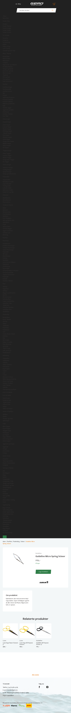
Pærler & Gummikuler (9, 463)
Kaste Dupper (6, 428)
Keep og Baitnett (8, 81)
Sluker (4, 208)
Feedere (5, 24)
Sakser (4, 323)
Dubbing (5, 336)
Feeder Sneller (7, 30)
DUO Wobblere (7, 218)
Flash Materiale (7, 344)
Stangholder (6, 479)
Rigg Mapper (6, 528)
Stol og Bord (6, 79)
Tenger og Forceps (8, 483)
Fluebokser (6, 264)
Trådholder (6, 325)
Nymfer (5, 295)
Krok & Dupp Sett (8, 439)
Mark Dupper (6, 426)
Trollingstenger (7, 169)
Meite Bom (6, 60)
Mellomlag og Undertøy (9, 379)
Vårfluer (5, 291)
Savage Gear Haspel (8, 141)
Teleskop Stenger (8, 167)
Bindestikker (6, 317)
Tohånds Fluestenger (9, 248)
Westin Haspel (7, 129)
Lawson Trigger (7, 155)
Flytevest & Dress (8, 377)
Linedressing (6, 266)
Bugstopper (6, 369)
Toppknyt (5, 75)
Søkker (5, 406)
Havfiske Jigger (7, 108)
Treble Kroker (6, 402)
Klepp (4, 475)
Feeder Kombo (7, 32)
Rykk (4, 106)
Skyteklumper (7, 256)
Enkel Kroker (6, 398)
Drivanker (5, 493)
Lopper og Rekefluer (8, 301)
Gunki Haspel (6, 139)
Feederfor (5, 40)
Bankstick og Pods (8, 71)
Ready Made (6, 56)
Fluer (4, 284)
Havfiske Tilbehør (8, 114)
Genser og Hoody (8, 381)
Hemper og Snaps (8, 418)
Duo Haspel (6, 135)
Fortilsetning (6, 42)
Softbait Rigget (7, 228)
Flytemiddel (6, 268)
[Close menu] (5, 536)
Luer (4, 373)
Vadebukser (6, 360)
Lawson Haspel (7, 127)
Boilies (4, 44)
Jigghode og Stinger (8, 444)
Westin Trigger (7, 157)
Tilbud (4, 16)
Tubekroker (6, 305)
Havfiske (5, 84)
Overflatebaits (7, 214)
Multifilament (6, 198)
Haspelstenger (7, 122)
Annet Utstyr (6, 456)
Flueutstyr (6, 240)
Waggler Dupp (7, 430)
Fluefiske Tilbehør (8, 281)
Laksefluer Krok (7, 309)
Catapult (5, 62)
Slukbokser (6, 518)
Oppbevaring (6, 505)
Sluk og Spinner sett (8, 220)
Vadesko (5, 362)
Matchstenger (7, 73)
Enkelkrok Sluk (7, 400)
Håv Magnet (6, 473)
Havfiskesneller (7, 89)
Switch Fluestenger (8, 250)
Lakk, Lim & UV (7, 350)
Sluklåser (5, 414)
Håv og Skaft (6, 77)
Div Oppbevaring (7, 532)
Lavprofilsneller (7, 184)
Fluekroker (6, 327)
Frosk (4, 224)
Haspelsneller (6, 179)
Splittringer (6, 420)
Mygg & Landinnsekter (9, 293)
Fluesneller (6, 252)
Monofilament (7, 200)
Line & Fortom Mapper (9, 262)
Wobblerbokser (7, 522)
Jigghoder (5, 447)
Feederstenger (7, 28)
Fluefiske (5, 238)
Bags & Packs (6, 508)
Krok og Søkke (7, 395)
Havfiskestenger (7, 87)
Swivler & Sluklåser (8, 411)
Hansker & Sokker (8, 383)
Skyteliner (5, 260)
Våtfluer (5, 286)
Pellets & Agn (6, 46)
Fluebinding (6, 314)
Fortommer (6, 451)
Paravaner (5, 489)
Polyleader (6, 276)
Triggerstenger (7, 150)
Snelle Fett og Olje (8, 192)
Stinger (5, 449)
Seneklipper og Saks (8, 485)
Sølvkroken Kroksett (8, 97)
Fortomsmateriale (8, 272)
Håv (4, 471)
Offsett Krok (6, 404)
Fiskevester (6, 366)
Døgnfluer (6, 289)
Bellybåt (5, 279)
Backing (5, 258)
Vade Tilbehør (7, 385)
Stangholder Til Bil (8, 481)
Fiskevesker (6, 524)
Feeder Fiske (6, 21)
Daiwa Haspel (6, 125)
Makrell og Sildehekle (9, 103)
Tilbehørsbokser (7, 520)
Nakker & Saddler (7, 342)
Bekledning (6, 355)
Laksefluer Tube (7, 303)
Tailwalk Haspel (7, 133)
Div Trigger (6, 162)
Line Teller (5, 116)
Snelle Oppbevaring (8, 512)
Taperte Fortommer (8, 274)
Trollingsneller (7, 186)
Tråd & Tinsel (6, 348)
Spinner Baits (6, 226)
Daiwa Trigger (7, 153)
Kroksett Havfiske (8, 99)
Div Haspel (6, 147)
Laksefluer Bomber (8, 307)
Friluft (4, 498)
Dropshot (5, 459)
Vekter (5, 477)
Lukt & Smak (6, 48)
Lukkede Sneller (7, 188)
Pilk (4, 93)
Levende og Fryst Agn (9, 50)
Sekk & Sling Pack (7, 510)
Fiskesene (5, 195)
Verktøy (5, 321)
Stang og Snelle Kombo (9, 174)
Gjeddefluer (6, 311)
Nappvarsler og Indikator (10, 64)
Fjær (4, 338)
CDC (4, 332)
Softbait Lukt (6, 233)
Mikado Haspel (7, 143)
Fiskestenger (6, 119)
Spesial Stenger (7, 172)
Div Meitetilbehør (8, 67)
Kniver (4, 491)
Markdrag (5, 235)
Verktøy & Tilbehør (8, 468)
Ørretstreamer (7, 297)
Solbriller (5, 387)
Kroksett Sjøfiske (8, 101)
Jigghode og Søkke (8, 110)
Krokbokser (6, 330)
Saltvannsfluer (7, 299)
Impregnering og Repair (9, 389)
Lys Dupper (6, 435)
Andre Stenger (7, 164)
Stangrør (5, 530)
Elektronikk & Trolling (9, 500)
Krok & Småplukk (7, 392)
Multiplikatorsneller (8, 182)
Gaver (4, 502)
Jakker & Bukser (7, 364)
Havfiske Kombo (7, 91)
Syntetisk (5, 346)
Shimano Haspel (7, 137)
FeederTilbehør (7, 26)
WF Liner (5, 254)
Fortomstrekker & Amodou (10, 270)
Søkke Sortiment (7, 408)
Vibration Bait (7, 212)
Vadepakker (6, 358)
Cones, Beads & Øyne (9, 334)
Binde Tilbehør (7, 319)
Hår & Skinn (6, 340)
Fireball (5, 95)
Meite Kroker (6, 58)
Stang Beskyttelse (8, 514)
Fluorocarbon (6, 202)
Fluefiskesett (6, 243)
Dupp (4, 423)
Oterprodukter (7, 487)
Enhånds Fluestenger (9, 245)
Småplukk (5, 465)
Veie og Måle (6, 496)
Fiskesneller (6, 177)
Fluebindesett (7, 352)
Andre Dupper (7, 441)
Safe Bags (5, 516)
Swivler (5, 416)
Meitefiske (6, 18)
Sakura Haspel (7, 145)
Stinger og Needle (8, 69)
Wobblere (5, 216)
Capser (5, 371)
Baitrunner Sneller (8, 190)
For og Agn (6, 35)
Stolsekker (6, 526)
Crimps (5, 453)
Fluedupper (6, 432)
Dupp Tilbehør (7, 437)
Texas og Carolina (8, 461)
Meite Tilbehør (7, 53)
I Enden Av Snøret (8, 205)
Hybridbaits (6, 222)
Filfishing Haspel (7, 131)
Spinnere (5, 210)
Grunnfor (5, 38)
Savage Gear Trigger (8, 159)
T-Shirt (5, 375)
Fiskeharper (6, 112)
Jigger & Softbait (8, 230)
